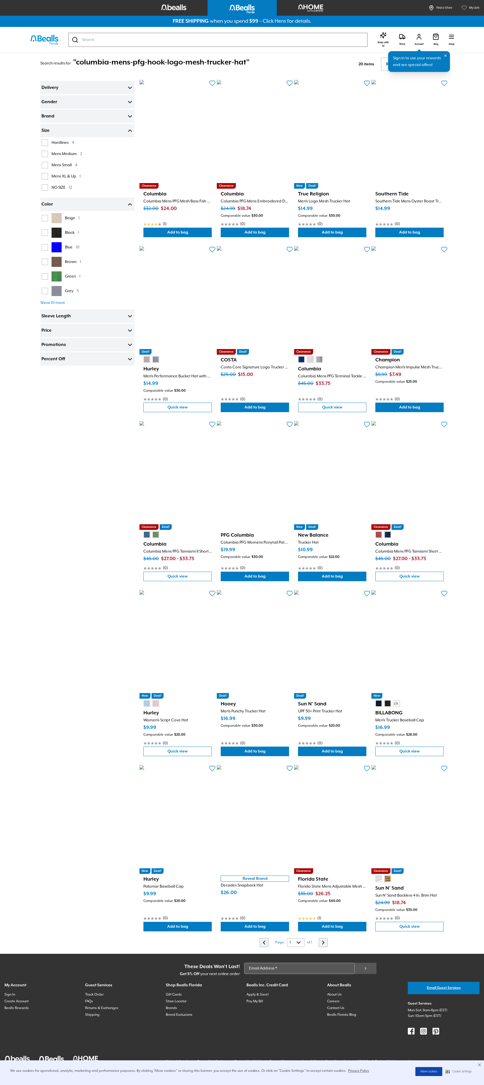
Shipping (92, 1015)
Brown (73, 261)
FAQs (89, 1001)
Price (46, 330)
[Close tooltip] (446, 56)
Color (47, 204)
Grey (72, 290)
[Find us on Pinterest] (435, 1031)
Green (72, 276)
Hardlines (63, 142)
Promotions (53, 344)
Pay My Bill (254, 1001)
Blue (72, 247)
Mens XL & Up (66, 176)
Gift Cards (174, 994)
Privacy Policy (358, 1071)
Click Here (274, 21)
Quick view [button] (189, 408)
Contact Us (336, 1008)
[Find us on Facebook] (411, 1031)
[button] (459, 1071)
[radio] (146, 359)
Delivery (49, 87)
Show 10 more (52, 303)
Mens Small (64, 165)
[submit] (365, 968)
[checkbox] (44, 142)
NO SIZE (62, 187)
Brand (47, 116)
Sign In (9, 994)
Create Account (16, 1001)
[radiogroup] (151, 359)
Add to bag (189, 233)
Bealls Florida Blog (341, 1015)
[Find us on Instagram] (423, 1031)
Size (45, 130)
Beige (72, 218)
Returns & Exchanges (101, 1008)
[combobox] (217, 40)
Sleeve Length (56, 316)
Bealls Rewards (16, 1008)
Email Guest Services (444, 988)
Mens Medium (67, 153)
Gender (49, 102)
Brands (171, 1008)
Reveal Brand (255, 878)
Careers (333, 1001)
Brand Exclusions (179, 1015)
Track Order (94, 994)
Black (72, 232)
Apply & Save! (257, 994)
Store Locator (176, 1001)
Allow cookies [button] (429, 1071)
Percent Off (53, 359)
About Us (334, 994)
